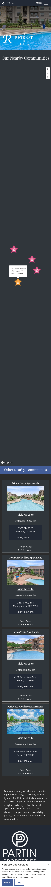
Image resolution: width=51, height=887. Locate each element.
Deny (19, 882)
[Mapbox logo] (7, 462)
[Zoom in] (48, 69)
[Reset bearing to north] (48, 77)
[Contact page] (8, 3)
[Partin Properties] (20, 846)
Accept (7, 882)
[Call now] (13, 3)
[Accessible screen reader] (3, 3)
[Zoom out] (48, 73)
